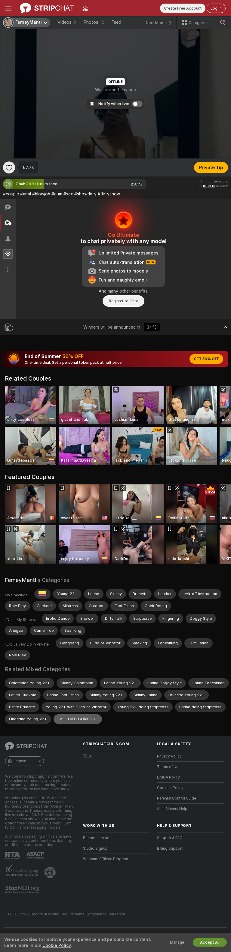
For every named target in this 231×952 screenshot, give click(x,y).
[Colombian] (42, 594)
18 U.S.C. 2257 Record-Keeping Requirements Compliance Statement (65, 914)
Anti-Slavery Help (172, 809)
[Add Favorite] (9, 167)
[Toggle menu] (8, 8)
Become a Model (97, 838)
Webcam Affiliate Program (105, 859)
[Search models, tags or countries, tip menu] (222, 22)
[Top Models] (85, 8)
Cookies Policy (170, 788)
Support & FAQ (170, 838)
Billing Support (170, 848)
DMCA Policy (168, 777)
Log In (216, 8)
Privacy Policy (169, 756)
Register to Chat (123, 301)
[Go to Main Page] (47, 8)
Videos (66, 22)
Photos (93, 22)
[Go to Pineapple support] (50, 872)
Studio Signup (95, 848)
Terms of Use (168, 767)
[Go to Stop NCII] (23, 889)
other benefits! (134, 291)
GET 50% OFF (206, 359)
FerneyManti (20, 580)
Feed (116, 22)
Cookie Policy (56, 945)
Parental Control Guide (176, 798)
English (20, 761)
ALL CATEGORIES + (78, 719)
